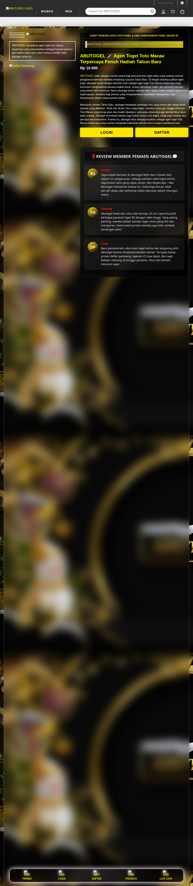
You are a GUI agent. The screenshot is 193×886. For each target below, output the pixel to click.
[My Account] (163, 11)
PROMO (27, 878)
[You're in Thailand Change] (182, 3)
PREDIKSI (131, 878)
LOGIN (106, 132)
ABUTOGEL (86, 75)
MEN (68, 11)
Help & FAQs (166, 2)
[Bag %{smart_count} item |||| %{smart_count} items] (182, 11)
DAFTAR (161, 132)
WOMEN (47, 11)
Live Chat (166, 878)
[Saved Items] (173, 11)
